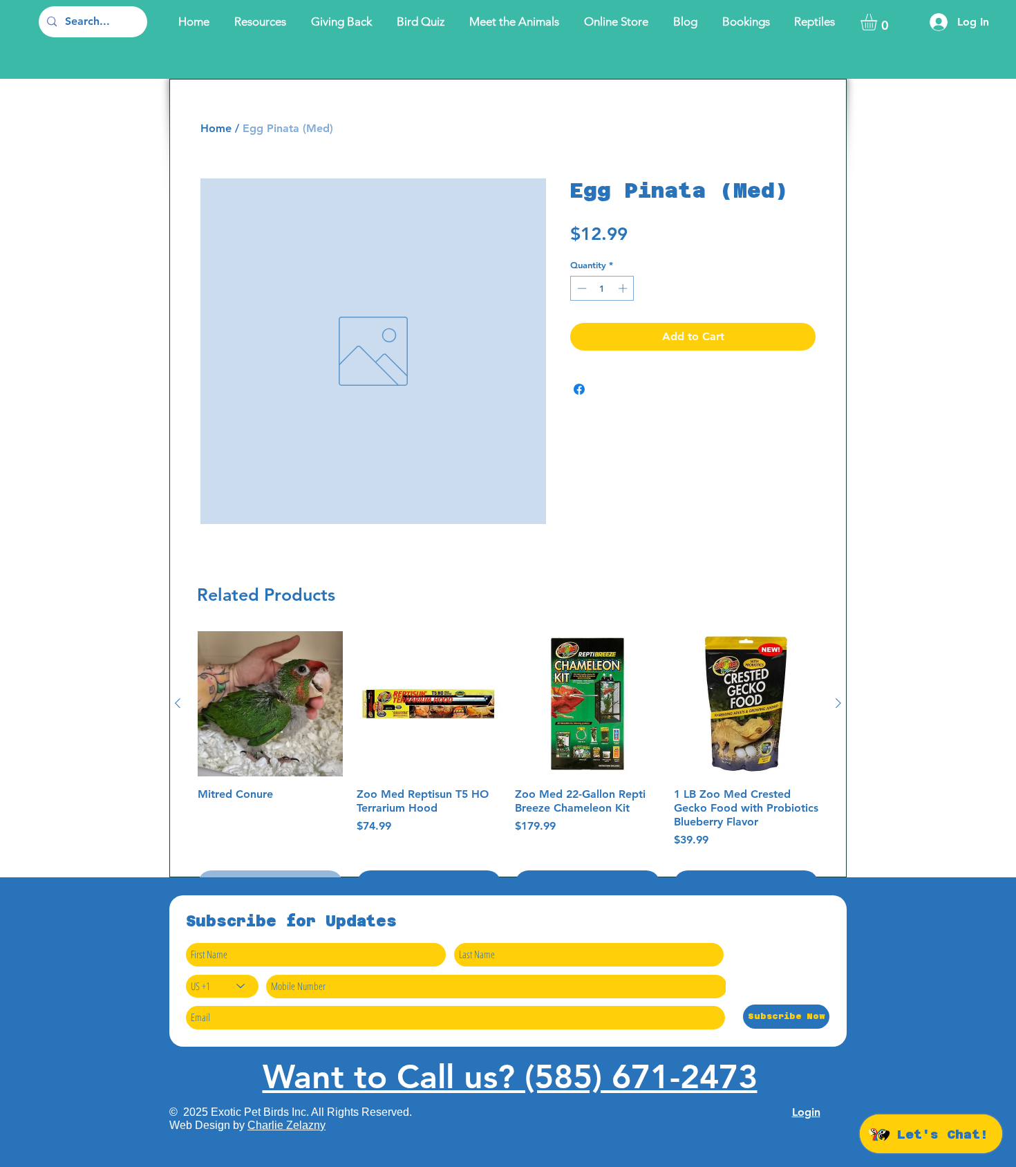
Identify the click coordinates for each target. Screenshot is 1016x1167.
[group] (508, 765)
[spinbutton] (602, 288)
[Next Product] (838, 703)
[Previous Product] (177, 703)
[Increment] (624, 288)
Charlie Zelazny (286, 1125)
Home (216, 128)
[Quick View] (270, 703)
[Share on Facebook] (579, 389)
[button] (878, 22)
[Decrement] (580, 288)
